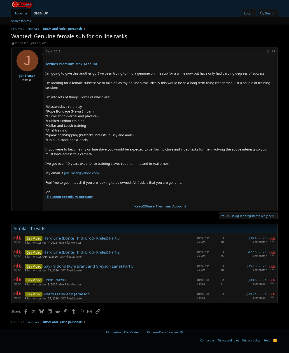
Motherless (113, 332)
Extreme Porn (156, 332)
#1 (273, 51)
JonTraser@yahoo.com (81, 173)
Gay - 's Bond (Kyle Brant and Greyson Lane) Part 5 (88, 266)
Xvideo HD (176, 332)
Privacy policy (251, 340)
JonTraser (21, 43)
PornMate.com (134, 332)
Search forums (21, 21)
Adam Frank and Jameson (66, 294)
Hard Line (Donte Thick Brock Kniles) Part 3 (81, 238)
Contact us (207, 340)
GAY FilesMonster (70, 243)
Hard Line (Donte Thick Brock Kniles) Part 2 (81, 252)
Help (267, 340)
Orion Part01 (54, 279)
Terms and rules (228, 340)
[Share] (267, 51)
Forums (21, 13)
